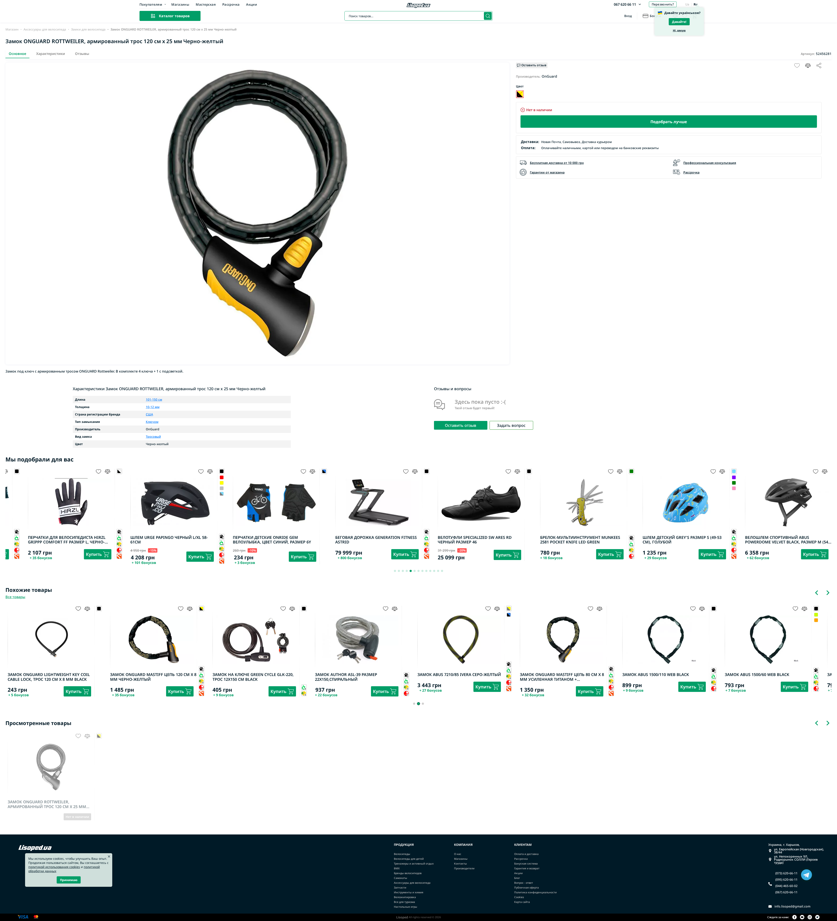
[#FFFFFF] (509, 477)
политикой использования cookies (54, 867)
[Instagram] (810, 917)
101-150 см (154, 399)
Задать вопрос (511, 425)
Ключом (152, 421)
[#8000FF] (713, 477)
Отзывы (82, 53)
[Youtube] (802, 917)
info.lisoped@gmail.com (792, 906)
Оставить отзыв (460, 425)
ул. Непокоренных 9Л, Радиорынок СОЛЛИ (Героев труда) (796, 859)
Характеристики (50, 53)
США (149, 414)
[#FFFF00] (201, 483)
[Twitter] (817, 917)
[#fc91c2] (713, 488)
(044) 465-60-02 (786, 885)
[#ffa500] (722, 620)
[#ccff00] (722, 614)
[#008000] (713, 483)
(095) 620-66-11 (786, 879)
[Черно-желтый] (520, 94)
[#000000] (415, 614)
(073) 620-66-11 (786, 873)
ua (687, 4)
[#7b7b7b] (201, 494)
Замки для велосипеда (88, 29)
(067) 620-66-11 (786, 892)
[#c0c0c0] (201, 488)
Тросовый (153, 436)
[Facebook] (794, 917)
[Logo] (418, 6)
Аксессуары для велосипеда (45, 29)
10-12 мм (153, 407)
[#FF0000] (201, 477)
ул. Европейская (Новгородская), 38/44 (799, 851)
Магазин (12, 29)
